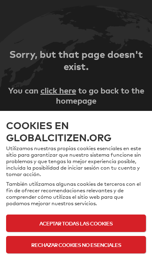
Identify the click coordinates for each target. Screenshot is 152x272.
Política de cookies (76, 260)
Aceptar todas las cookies (76, 223)
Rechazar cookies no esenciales (76, 244)
